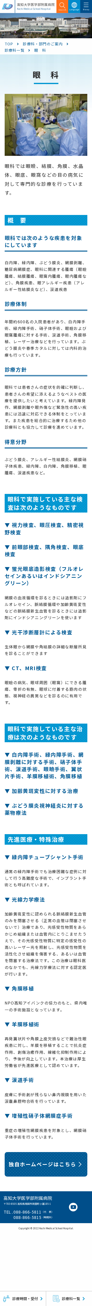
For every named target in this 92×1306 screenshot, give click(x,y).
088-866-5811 (27, 1212)
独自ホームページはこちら (42, 1164)
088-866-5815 (27, 1217)
